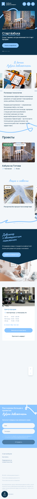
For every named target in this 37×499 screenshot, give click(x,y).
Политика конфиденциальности (11, 478)
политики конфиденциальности (19, 437)
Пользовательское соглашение (11, 480)
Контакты (5, 457)
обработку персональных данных (21, 436)
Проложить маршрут (18, 336)
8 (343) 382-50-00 (11, 325)
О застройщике (7, 454)
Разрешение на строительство (7, 461)
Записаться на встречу (18, 330)
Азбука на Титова (11, 165)
